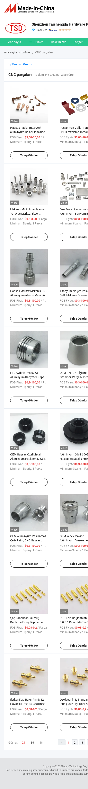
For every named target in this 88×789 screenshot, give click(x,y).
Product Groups (22, 64)
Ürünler (38, 42)
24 (23, 742)
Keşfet (78, 42)
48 (41, 742)
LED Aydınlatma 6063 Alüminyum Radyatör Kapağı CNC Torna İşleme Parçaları (28, 377)
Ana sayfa (14, 42)
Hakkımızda (58, 42)
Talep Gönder (29, 155)
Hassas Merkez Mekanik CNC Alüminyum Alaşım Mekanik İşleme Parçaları (28, 295)
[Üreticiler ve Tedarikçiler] (30, 8)
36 (32, 742)
